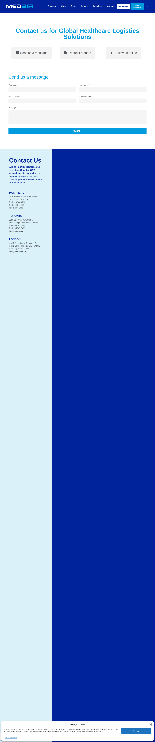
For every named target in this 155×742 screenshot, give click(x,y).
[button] (150, 724)
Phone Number (15, 97)
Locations (97, 6)
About (63, 6)
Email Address (85, 97)
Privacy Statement (11, 738)
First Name (13, 85)
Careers (84, 6)
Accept (136, 731)
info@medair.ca (16, 208)
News (73, 6)
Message (12, 108)
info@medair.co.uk (17, 251)
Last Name (84, 85)
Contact (110, 6)
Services (52, 6)
